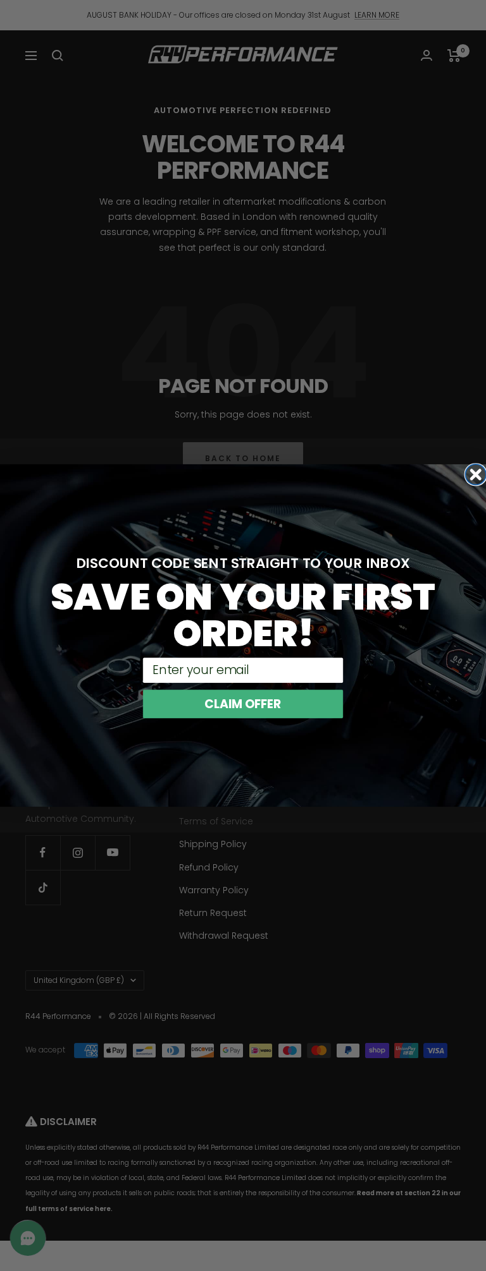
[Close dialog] (475, 474)
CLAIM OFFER (242, 704)
